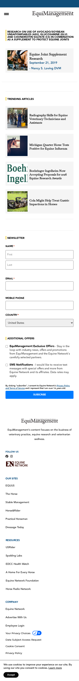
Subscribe (39, 395)
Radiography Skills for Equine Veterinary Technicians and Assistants (48, 119)
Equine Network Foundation (22, 581)
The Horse (11, 494)
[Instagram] (11, 456)
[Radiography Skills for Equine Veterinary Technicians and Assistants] (17, 118)
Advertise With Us (16, 617)
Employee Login (15, 626)
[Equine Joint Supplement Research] (17, 60)
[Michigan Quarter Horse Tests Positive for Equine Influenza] (17, 146)
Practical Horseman (17, 519)
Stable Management (17, 502)
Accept (11, 675)
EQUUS (10, 486)
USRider (10, 547)
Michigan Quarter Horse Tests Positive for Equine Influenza (49, 146)
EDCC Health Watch (17, 564)
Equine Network (15, 609)
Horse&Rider (13, 511)
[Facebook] (7, 456)
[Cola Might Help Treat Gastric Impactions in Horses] (17, 201)
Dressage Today (15, 527)
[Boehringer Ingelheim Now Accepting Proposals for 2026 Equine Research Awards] (17, 173)
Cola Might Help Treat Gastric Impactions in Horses (49, 202)
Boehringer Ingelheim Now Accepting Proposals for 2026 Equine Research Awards (48, 174)
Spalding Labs (14, 556)
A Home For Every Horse (20, 572)
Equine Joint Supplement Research (48, 56)
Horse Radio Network (18, 589)
